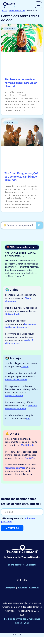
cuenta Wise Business (16, 379)
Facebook (34, 587)
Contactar (31, 564)
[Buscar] (39, 225)
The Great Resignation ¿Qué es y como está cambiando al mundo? (21, 176)
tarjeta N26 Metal (14, 395)
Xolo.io (25, 366)
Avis (28, 418)
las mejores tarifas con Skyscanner (20, 325)
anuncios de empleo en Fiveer (21, 407)
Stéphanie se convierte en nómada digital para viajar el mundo (21, 82)
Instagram (10, 587)
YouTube (22, 587)
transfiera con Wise (15, 467)
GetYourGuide (12, 314)
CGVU (27, 622)
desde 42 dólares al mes (19, 341)
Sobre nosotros (16, 564)
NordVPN (29, 458)
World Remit (27, 445)
